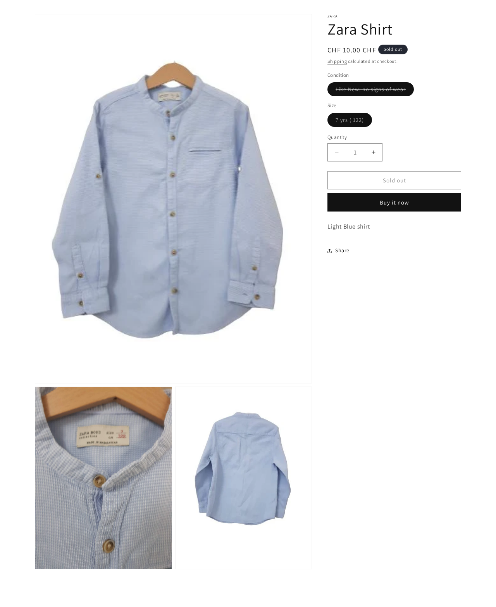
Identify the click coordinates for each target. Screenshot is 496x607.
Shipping (337, 61)
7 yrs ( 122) (354, 121)
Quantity (337, 137)
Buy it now (394, 202)
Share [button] (342, 250)
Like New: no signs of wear (375, 90)
